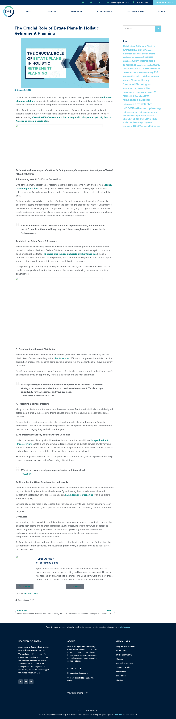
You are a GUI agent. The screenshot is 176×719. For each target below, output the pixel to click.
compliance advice (145, 65)
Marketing (128, 96)
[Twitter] (31, 681)
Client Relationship (143, 61)
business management (133, 56)
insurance (127, 88)
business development (144, 53)
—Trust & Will (26, 473)
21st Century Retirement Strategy (139, 46)
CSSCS (156, 65)
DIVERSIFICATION (131, 72)
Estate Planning (146, 72)
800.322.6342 (76, 668)
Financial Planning (135, 84)
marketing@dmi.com (79, 673)
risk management (147, 112)
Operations (139, 96)
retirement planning (147, 108)
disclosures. (125, 627)
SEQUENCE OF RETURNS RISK (140, 119)
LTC (154, 92)
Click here (118, 714)
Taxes (136, 126)
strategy (139, 122)
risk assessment (130, 112)
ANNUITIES (130, 50)
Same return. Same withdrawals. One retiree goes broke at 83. (33, 649)
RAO (146, 96)
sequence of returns (144, 115)
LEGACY (141, 88)
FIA (156, 72)
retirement (128, 104)
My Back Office (104, 11)
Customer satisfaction (134, 68)
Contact (162, 11)
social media (129, 122)
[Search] (158, 29)
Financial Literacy (140, 80)
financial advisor (140, 76)
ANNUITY (142, 50)
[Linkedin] (20, 681)
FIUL (150, 84)
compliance (129, 65)
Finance (127, 76)
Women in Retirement (149, 125)
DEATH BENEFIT (153, 68)
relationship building (136, 100)
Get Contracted (135, 11)
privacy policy (81, 692)
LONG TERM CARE (143, 92)
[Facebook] (26, 681)
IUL (134, 88)
